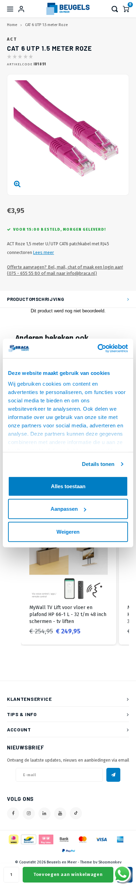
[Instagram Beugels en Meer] (29, 813)
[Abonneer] (113, 775)
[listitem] (68, 579)
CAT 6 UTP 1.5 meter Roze (46, 25)
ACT (12, 39)
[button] (14, 579)
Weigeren (68, 531)
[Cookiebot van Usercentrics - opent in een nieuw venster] (98, 348)
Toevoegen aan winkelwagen (68, 874)
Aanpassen (64, 509)
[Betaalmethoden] (13, 839)
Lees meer (43, 252)
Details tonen (98, 464)
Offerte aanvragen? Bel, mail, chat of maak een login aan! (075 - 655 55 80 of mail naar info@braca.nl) (65, 270)
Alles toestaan (68, 486)
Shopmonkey (109, 862)
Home (12, 25)
